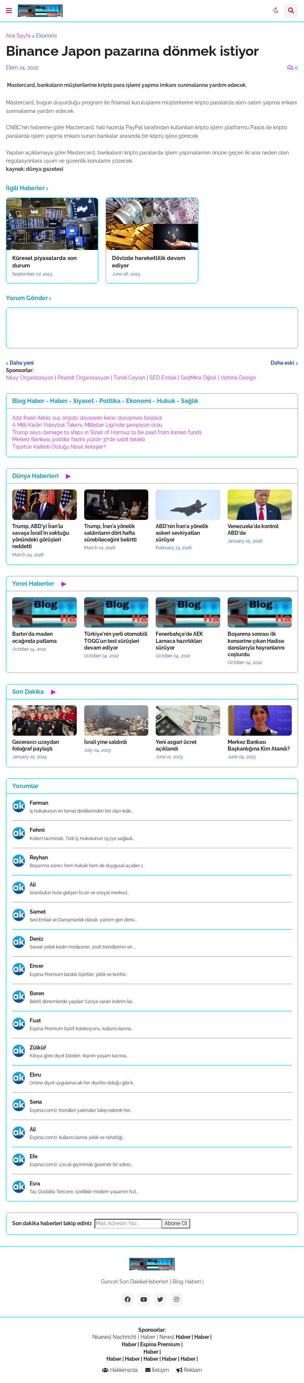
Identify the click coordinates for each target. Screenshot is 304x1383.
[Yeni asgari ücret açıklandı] (188, 720)
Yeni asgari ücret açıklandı (176, 745)
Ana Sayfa (18, 35)
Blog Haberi (186, 1282)
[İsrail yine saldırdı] (116, 720)
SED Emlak (162, 378)
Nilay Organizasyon (29, 378)
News (166, 1337)
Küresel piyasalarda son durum (44, 262)
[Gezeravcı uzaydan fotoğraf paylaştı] (44, 720)
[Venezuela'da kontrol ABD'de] (260, 504)
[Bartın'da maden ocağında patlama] (44, 612)
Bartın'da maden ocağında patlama (34, 637)
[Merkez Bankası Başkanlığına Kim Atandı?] (260, 720)
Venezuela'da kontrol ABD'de (253, 529)
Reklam (192, 1370)
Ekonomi (46, 35)
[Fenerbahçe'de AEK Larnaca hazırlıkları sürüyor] (188, 612)
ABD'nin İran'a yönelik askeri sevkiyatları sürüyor (182, 533)
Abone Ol (176, 1223)
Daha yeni (22, 363)
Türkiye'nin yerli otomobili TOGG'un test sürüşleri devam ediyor (116, 640)
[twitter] (160, 1299)
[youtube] (144, 1299)
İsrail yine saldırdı (105, 742)
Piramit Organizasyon (83, 378)
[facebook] (127, 1299)
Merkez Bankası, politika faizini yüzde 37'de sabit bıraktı (78, 439)
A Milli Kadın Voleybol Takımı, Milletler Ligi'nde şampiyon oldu (87, 425)
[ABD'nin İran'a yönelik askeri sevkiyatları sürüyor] (188, 504)
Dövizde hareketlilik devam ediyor (148, 262)
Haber (149, 1337)
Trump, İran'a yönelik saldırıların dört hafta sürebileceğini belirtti (110, 533)
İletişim (160, 1370)
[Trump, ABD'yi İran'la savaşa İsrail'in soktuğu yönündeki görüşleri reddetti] (44, 504)
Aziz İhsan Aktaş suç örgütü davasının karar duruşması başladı (87, 418)
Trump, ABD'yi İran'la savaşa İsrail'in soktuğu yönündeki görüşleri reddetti (40, 536)
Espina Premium (160, 1344)
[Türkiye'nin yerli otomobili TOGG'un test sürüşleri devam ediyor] (116, 612)
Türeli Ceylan (129, 378)
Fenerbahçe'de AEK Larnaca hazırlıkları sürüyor (179, 640)
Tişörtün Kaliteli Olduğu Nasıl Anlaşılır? (59, 447)
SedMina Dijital (199, 378)
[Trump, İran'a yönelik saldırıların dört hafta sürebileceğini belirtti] (116, 504)
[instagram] (176, 1299)
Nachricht (125, 1337)
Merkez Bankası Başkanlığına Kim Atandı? (259, 745)
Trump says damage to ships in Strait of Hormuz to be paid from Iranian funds (107, 432)
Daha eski (282, 363)
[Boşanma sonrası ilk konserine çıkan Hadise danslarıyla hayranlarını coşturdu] (260, 612)
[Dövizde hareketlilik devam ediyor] (152, 224)
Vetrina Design (238, 378)
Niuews (101, 1337)
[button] (9, 10)
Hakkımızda (123, 1370)
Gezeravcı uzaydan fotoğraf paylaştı (35, 745)
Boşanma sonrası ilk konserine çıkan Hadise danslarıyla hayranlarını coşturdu (256, 644)
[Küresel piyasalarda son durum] (52, 224)
